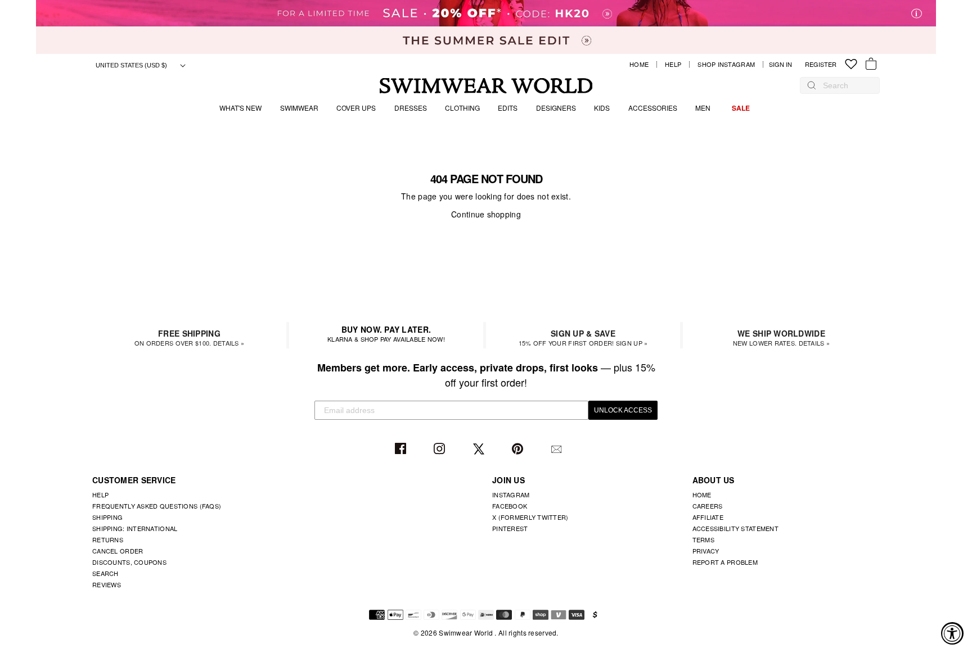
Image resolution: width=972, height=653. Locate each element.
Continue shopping (486, 214)
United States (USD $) (132, 65)
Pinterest (519, 449)
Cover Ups (356, 107)
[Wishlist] (851, 64)
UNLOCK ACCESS (623, 410)
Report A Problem (725, 561)
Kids (602, 107)
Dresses (410, 107)
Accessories (652, 107)
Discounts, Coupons (129, 561)
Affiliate (708, 517)
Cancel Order (117, 550)
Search (105, 573)
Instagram (441, 449)
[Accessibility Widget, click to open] (952, 633)
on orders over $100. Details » (189, 337)
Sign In (783, 64)
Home (639, 64)
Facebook (402, 449)
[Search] (811, 85)
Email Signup (558, 449)
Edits (508, 107)
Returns (107, 539)
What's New (240, 107)
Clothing (462, 107)
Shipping (107, 517)
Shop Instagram (726, 64)
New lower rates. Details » (781, 337)
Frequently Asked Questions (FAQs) (156, 505)
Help (673, 64)
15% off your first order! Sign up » (583, 337)
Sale (741, 108)
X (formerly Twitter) (530, 517)
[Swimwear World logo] (486, 85)
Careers (707, 505)
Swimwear (299, 107)
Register (820, 64)
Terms (703, 539)
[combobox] (845, 85)
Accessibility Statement (735, 528)
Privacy (705, 550)
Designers (556, 107)
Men (702, 107)
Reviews (106, 584)
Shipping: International (134, 528)
